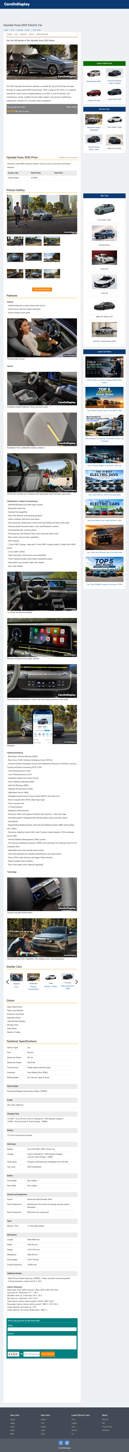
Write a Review (71, 107)
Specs (31, 34)
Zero (16, 987)
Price (9, 34)
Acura (12, 1427)
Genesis (74, 1430)
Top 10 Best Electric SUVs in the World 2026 (104, 495)
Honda (43, 1427)
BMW (12, 1434)
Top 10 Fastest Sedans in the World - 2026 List (104, 466)
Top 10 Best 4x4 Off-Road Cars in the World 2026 (104, 552)
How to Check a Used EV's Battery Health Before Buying (104, 381)
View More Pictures (42, 289)
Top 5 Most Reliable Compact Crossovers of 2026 (104, 584)
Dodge (12, 1423)
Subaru (43, 1419)
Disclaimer (105, 1430)
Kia (72, 1434)
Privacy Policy (107, 1427)
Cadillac (74, 1423)
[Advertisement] (64, 15)
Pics (16, 34)
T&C (103, 1423)
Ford (42, 1423)
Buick (43, 1434)
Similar (23, 34)
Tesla (73, 1419)
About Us (105, 1419)
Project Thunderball (33, 988)
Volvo (73, 1427)
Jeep (42, 1430)
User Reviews (42, 34)
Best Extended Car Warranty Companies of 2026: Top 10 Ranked (104, 439)
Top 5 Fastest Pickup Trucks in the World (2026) (104, 410)
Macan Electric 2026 (67, 987)
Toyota (12, 1419)
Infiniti (12, 1430)
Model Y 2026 (51, 986)
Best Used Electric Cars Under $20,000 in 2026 (104, 520)
